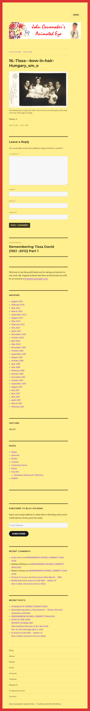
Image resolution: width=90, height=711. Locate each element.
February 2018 (17, 370)
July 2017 (15, 390)
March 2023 (16, 311)
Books (14, 458)
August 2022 (17, 318)
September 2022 (18, 314)
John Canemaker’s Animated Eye (22, 704)
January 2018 (17, 374)
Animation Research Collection (28, 475)
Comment (14, 154)
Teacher (15, 472)
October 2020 (17, 337)
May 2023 (15, 308)
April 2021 (16, 331)
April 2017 (16, 400)
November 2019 (18, 347)
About (14, 452)
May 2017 (15, 397)
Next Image (27, 52)
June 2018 (15, 364)
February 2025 (17, 305)
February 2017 (17, 406)
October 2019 (17, 351)
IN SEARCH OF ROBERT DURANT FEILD (29, 606)
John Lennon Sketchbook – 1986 (46, 577)
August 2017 (16, 387)
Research (13, 685)
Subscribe (19, 533)
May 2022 (15, 321)
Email (12, 201)
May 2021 (15, 328)
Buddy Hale (16, 580)
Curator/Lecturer (19, 465)
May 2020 (16, 344)
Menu (76, 15)
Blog (11, 650)
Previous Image (15, 52)
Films (14, 468)
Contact (15, 462)
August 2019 (16, 357)
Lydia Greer (16, 557)
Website (13, 212)
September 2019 (18, 354)
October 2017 (17, 380)
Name (12, 190)
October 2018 (17, 360)
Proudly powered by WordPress (49, 704)
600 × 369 (24, 125)
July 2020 (15, 341)
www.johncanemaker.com (35, 279)
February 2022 (18, 324)
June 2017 (15, 393)
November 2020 (18, 334)
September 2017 (18, 383)
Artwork (15, 455)
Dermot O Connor (19, 577)
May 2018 (15, 367)
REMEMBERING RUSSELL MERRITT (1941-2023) (33, 616)
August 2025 (17, 301)
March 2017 (16, 403)
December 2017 (18, 377)
